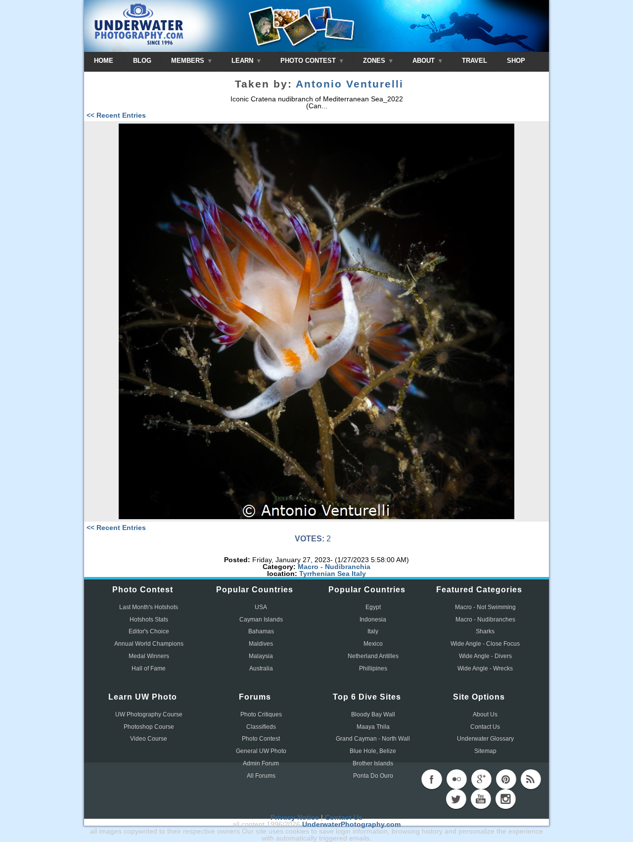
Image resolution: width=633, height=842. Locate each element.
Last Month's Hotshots (148, 607)
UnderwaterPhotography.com (351, 824)
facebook (432, 779)
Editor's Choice (149, 631)
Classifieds (261, 726)
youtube (481, 799)
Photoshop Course (149, 726)
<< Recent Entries (116, 115)
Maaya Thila (373, 726)
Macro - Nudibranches (485, 619)
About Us (485, 714)
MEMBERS (188, 60)
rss (531, 779)
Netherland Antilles (373, 656)
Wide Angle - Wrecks (485, 668)
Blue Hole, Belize (373, 751)
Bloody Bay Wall (373, 714)
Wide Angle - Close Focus (485, 643)
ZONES (375, 60)
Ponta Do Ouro (373, 775)
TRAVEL (474, 60)
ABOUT (424, 60)
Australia (261, 668)
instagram (505, 799)
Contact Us (485, 726)
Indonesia (373, 619)
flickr (456, 779)
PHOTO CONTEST (309, 60)
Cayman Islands (261, 619)
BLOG (142, 60)
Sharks (485, 631)
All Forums (261, 775)
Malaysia (261, 656)
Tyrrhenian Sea (324, 573)
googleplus (481, 779)
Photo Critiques (261, 714)
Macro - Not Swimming (485, 607)
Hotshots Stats (149, 619)
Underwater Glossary (485, 738)
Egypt (373, 607)
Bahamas (261, 631)
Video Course (148, 738)
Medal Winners (149, 656)
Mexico (373, 643)
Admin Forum (261, 763)
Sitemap (485, 751)
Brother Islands (373, 763)
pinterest (506, 779)
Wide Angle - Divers (485, 656)
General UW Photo (261, 751)
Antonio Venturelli (350, 84)
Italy (359, 573)
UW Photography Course (148, 714)
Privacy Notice (295, 817)
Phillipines (373, 668)
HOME (103, 60)
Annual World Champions (148, 643)
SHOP (516, 60)
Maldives (261, 643)
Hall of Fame (149, 668)
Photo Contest (261, 738)
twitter (456, 799)
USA (261, 607)
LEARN (243, 60)
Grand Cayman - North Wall (373, 738)
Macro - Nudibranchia (334, 567)
